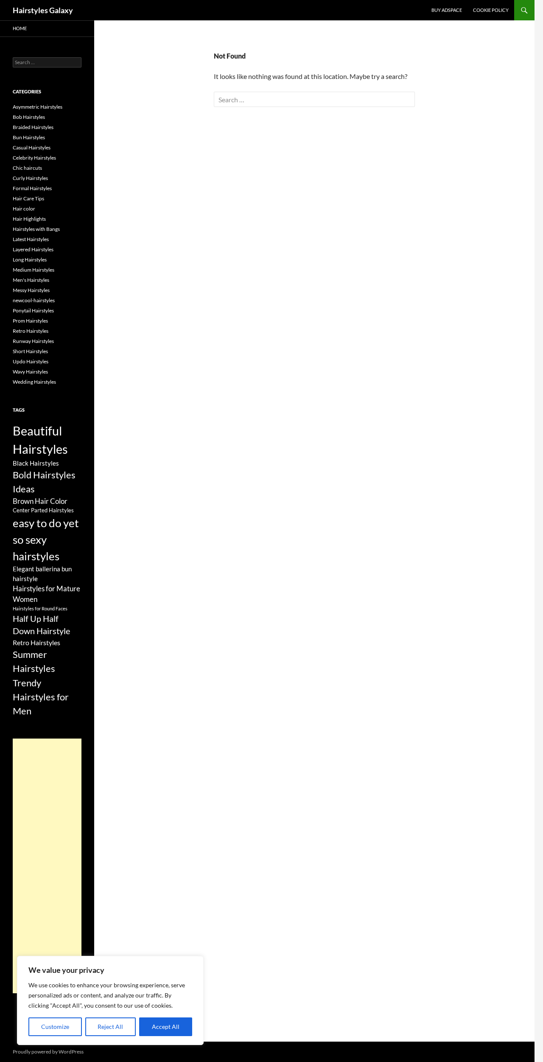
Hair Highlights (29, 219)
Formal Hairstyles (32, 188)
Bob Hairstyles (29, 117)
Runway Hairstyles (33, 341)
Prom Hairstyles (30, 320)
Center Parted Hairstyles (43, 510)
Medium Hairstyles (33, 270)
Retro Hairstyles (30, 331)
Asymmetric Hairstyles (37, 107)
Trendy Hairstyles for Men (41, 697)
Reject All (110, 1026)
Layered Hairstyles (33, 249)
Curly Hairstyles (30, 178)
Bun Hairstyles (29, 137)
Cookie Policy (491, 10)
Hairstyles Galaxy (43, 10)
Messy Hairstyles (31, 290)
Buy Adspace (446, 10)
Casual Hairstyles (31, 147)
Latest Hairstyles (31, 239)
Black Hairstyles (36, 463)
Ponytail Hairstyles (33, 310)
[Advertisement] (47, 866)
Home (20, 28)
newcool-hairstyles (34, 300)
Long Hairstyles (30, 259)
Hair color (24, 208)
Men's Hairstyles (31, 280)
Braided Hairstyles (33, 127)
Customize (55, 1026)
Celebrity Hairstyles (34, 158)
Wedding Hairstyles (34, 382)
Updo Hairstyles (30, 361)
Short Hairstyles (30, 351)
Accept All (165, 1026)
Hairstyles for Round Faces (40, 608)
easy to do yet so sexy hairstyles (46, 539)
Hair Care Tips (28, 198)
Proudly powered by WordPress (48, 1051)
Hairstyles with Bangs (36, 229)
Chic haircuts (27, 168)
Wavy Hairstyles (30, 371)
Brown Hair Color (40, 501)
